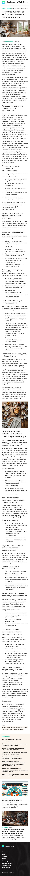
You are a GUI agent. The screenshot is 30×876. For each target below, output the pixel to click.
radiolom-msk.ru (9, 846)
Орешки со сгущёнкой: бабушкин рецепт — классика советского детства (15, 749)
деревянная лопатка (18, 729)
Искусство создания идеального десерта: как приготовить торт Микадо (15, 775)
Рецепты (4, 858)
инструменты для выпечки (13, 727)
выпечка (9, 8)
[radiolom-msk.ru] (3, 2)
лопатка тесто (24, 727)
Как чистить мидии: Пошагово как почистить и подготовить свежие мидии (15, 753)
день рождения (6, 865)
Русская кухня (6, 861)
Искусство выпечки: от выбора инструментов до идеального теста (15, 758)
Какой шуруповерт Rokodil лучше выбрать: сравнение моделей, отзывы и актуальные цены (15, 825)
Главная (3, 8)
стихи (3, 870)
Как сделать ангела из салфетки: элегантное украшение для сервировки (15, 744)
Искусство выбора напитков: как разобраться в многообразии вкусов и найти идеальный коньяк (15, 770)
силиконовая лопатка (7, 729)
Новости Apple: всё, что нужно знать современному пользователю (15, 740)
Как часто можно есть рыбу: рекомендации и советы (15, 795)
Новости (4, 854)
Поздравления (6, 867)
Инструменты (5, 827)
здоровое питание (7, 863)
